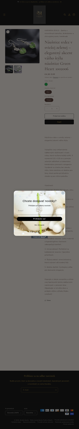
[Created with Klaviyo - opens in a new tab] (39, 237)
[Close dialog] (63, 193)
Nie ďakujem (39, 225)
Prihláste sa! (39, 219)
